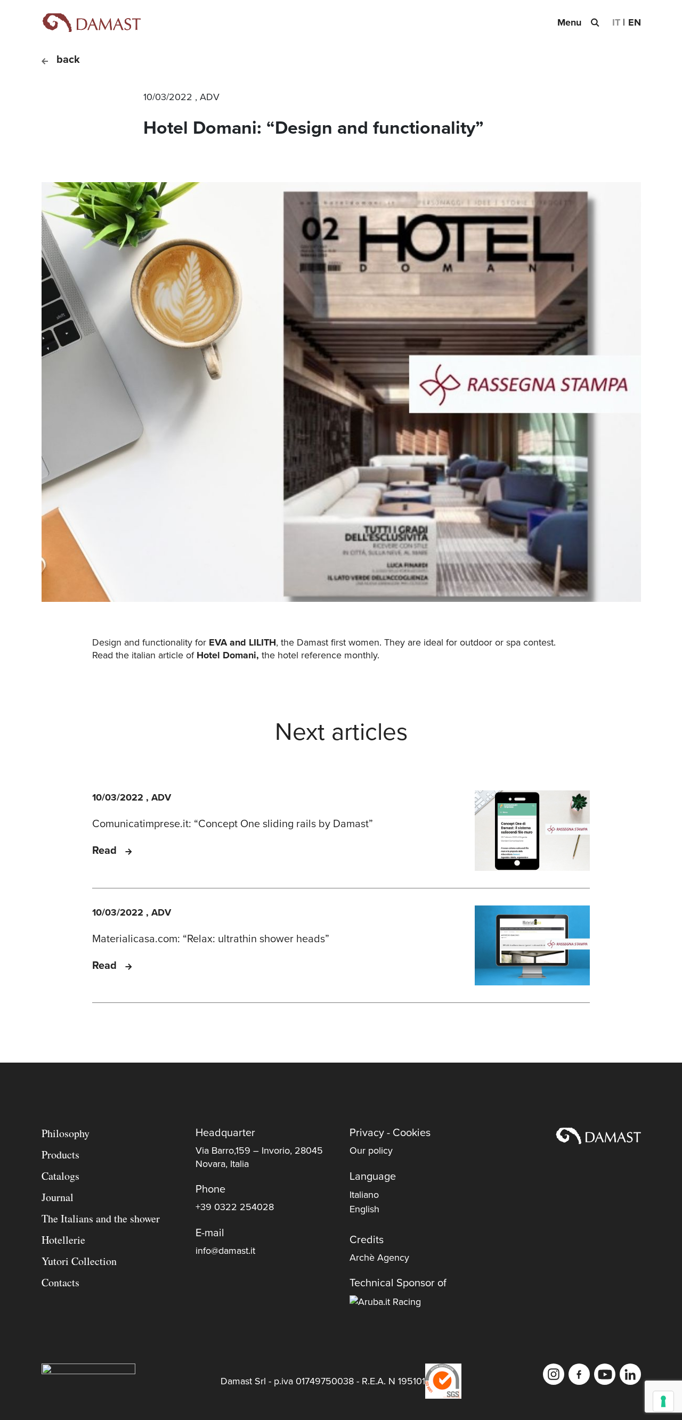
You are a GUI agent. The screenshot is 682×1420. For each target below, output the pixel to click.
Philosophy (66, 1133)
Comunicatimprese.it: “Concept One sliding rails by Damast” (232, 824)
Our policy (371, 1150)
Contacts (60, 1282)
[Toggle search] (594, 22)
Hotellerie (63, 1239)
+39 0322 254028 (235, 1207)
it (616, 22)
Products (60, 1154)
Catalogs (60, 1175)
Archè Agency (379, 1257)
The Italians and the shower (101, 1218)
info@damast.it (225, 1250)
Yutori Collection (79, 1261)
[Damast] (91, 22)
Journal (58, 1197)
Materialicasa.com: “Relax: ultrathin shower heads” (210, 939)
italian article (157, 655)
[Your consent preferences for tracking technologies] (663, 1401)
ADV (210, 97)
